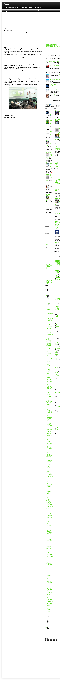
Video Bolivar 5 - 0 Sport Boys (48, 434)
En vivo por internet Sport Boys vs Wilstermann (49, 588)
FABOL (56, 352)
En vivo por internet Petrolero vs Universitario (49, 441)
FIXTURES (56, 356)
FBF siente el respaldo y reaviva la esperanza (49, 477)
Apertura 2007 (57, 256)
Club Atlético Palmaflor (48, 195)
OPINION (56, 159)
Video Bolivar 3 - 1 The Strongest (49, 503)
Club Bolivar (48, 140)
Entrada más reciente (7, 139)
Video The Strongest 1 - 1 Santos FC (49, 475)
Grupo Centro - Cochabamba (48, 268)
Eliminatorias (56, 346)
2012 (46, 622)
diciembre (48, 298)
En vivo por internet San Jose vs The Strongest (49, 374)
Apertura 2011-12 (57, 260)
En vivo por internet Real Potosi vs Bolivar (49, 583)
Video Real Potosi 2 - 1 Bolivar (49, 570)
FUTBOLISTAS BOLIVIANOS (57, 185)
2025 (46, 288)
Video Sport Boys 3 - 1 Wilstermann (49, 585)
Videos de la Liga (48, 244)
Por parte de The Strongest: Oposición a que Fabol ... (49, 467)
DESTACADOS (57, 342)
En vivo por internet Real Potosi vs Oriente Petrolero (49, 497)
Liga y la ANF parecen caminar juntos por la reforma (49, 353)
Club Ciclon (56, 305)
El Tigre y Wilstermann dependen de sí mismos (49, 573)
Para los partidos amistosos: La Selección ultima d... (49, 361)
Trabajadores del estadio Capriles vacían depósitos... (49, 486)
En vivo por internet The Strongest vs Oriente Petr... (49, 449)
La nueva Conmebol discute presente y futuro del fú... (49, 489)
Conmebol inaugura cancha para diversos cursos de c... (49, 457)
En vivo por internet (48, 216)
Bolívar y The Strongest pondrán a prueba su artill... (49, 536)
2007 (46, 628)
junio (47, 305)
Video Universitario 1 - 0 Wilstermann (49, 342)
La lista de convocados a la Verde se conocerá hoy (49, 429)
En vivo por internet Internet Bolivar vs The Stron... (49, 518)
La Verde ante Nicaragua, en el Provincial (49, 597)
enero (47, 616)
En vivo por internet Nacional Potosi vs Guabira (49, 379)
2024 (46, 289)
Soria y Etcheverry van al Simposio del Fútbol (49, 526)
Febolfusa (56, 354)
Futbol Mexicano (48, 220)
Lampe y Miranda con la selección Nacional (49, 371)
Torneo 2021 (56, 414)
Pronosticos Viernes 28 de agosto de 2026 (51, 44)
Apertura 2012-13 (57, 261)
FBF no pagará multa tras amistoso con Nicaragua (49, 412)
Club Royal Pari (48, 184)
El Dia (51, 634)
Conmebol (56, 333)
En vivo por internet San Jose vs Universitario (49, 581)
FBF (55, 353)
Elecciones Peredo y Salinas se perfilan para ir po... (49, 575)
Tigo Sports (56, 412)
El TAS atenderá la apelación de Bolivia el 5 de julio (49, 407)
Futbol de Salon (57, 359)
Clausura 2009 (57, 284)
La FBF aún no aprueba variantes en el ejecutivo (49, 394)
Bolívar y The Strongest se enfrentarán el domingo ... (48, 546)
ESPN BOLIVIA (57, 172)
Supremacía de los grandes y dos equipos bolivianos (49, 389)
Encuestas (56, 347)
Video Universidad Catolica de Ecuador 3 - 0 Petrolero (49, 319)
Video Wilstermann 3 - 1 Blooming (49, 505)
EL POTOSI (56, 163)
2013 (46, 621)
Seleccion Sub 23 (57, 403)
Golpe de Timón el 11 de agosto (49, 346)
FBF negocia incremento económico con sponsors (48, 423)
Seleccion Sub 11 (57, 397)
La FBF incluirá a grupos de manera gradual (49, 397)
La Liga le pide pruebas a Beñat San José (49, 554)
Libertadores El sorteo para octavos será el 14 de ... (49, 436)
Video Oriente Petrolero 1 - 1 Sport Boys (49, 338)
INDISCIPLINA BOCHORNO (57, 367)
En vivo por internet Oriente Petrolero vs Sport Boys (49, 369)
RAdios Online (48, 261)
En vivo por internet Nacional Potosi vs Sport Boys (49, 531)
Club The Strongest (49, 130)
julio (47, 304)
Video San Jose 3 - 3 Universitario (49, 566)
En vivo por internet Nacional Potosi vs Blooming (49, 452)
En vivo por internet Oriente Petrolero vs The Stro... (49, 552)
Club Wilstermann (48, 152)
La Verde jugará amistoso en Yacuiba (48, 606)
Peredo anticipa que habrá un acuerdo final (49, 351)
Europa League (57, 351)
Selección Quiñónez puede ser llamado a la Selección (49, 426)
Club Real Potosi (57, 316)
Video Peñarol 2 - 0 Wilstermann (49, 402)
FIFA (55, 355)
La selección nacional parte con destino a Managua (49, 321)
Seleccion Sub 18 (57, 400)
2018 (46, 296)
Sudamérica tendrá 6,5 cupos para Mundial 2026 (49, 557)
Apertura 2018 (57, 268)
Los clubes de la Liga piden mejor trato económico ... (49, 590)
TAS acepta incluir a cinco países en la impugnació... (49, 494)
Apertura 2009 (57, 258)
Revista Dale (47, 283)
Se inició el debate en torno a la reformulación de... (49, 455)
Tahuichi (56, 411)
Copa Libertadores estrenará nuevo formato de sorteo (49, 549)
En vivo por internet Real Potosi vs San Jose (49, 444)
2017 (46, 297)
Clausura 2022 (57, 295)
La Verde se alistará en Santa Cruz (49, 499)
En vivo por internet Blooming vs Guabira (49, 578)
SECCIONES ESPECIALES (57, 394)
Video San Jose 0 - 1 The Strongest (49, 340)
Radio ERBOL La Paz (49, 282)
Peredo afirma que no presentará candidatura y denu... (49, 329)
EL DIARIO (56, 164)
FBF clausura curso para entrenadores (49, 592)
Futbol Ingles (47, 218)
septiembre (48, 302)
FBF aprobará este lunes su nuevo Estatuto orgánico (49, 387)
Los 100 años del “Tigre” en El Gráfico (55, 94)
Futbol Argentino (48, 219)
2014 (46, 620)
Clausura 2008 (57, 283)
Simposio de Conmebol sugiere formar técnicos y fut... (49, 464)
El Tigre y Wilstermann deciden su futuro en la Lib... (49, 439)
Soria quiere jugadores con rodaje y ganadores (49, 348)
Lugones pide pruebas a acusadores (49, 479)
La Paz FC (56, 372)
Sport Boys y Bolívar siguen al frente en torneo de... (49, 491)
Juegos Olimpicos (57, 368)
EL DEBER (56, 165)
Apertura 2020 (57, 270)
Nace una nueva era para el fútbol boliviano (49, 332)
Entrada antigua (40, 139)
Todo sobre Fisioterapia (57, 146)
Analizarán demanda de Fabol (49, 528)
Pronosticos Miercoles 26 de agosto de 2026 (52, 45)
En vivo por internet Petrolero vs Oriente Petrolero (49, 410)
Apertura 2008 (57, 257)
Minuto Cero (47, 251)
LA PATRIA (56, 162)
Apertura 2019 (57, 269)
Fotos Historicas (57, 357)
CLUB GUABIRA (57, 308)
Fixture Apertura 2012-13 (49, 57)
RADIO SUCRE (48, 276)
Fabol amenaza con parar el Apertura (49, 543)
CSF (55, 341)
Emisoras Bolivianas (48, 260)
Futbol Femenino (57, 360)
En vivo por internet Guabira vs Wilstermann (49, 447)
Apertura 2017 (57, 267)
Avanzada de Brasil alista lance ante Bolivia (49, 541)
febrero (48, 615)
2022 (46, 291)
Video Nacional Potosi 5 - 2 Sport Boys (49, 513)
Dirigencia (56, 344)
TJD (55, 413)
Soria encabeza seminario (48, 611)
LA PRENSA (56, 161)
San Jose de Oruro (48, 174)
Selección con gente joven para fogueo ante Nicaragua (49, 418)
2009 (46, 626)
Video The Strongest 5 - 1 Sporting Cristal (49, 594)
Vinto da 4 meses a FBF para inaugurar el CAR (49, 562)
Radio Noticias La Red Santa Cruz (49, 281)
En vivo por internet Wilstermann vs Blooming (49, 521)
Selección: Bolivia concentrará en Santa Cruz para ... (49, 509)
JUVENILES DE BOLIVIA (57, 371)
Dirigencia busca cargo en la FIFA (49, 559)
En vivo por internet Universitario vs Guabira (49, 533)
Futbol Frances (48, 217)
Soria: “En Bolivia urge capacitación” (49, 507)
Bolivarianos (56, 276)
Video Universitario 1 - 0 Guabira (49, 511)
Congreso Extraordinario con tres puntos (49, 356)
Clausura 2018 (57, 293)
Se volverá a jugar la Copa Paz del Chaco (49, 404)
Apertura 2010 (57, 259)
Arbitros (56, 274)
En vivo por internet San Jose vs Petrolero (49, 523)
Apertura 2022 (57, 271)
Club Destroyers (57, 306)
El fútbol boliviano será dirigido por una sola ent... (49, 335)
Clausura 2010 (57, 285)
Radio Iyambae (48, 277)
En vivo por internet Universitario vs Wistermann (49, 377)
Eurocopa (56, 350)
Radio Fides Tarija (48, 255)
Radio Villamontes (48, 264)
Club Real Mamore (57, 315)
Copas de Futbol (48, 207)
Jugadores (56, 369)
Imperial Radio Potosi (49, 252)
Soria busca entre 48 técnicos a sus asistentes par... (49, 609)
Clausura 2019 (57, 294)
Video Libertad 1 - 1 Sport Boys (49, 481)
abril (47, 612)
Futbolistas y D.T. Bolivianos (48, 119)
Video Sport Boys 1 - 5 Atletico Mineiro (49, 602)
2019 (46, 295)
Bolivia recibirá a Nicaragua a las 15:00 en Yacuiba (49, 484)
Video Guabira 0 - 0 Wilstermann (49, 432)
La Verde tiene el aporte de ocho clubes (48, 420)
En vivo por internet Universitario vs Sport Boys (49, 309)
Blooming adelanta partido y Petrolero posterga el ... (49, 599)
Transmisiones (5, 11)
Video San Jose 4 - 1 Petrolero (49, 501)
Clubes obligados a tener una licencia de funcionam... (49, 326)
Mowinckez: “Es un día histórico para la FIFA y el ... (49, 324)
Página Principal (24, 139)
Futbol (6, 4)
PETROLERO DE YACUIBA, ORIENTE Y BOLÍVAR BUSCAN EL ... (49, 365)
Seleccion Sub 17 (57, 399)
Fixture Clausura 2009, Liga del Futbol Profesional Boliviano (55, 79)
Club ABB (56, 297)
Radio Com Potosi (48, 254)
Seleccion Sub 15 (57, 398)
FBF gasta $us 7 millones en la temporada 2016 (49, 400)
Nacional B (56, 211)
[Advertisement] (32, 20)
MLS (55, 378)
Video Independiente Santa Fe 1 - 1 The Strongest (49, 415)
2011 (46, 623)
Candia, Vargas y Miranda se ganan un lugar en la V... (49, 311)
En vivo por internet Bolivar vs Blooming (49, 381)
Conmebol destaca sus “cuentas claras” (49, 473)
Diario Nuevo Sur (47, 634)
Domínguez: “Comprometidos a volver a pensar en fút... (49, 461)
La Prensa (57, 632)
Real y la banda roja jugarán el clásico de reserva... (49, 471)
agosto (48, 303)
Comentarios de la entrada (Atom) (12, 141)
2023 (46, 290)
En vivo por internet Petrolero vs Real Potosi (49, 384)
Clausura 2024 (57, 296)
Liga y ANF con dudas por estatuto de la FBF (49, 359)
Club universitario (57, 328)
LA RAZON (56, 160)
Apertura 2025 (57, 273)
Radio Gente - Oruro (48, 253)
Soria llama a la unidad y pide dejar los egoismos (49, 314)
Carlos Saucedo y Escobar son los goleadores (49, 564)
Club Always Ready (49, 162)
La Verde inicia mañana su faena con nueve (49, 392)
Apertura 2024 (57, 272)
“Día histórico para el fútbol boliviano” (49, 344)
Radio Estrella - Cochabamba (48, 271)
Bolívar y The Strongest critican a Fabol (49, 515)
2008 (46, 627)
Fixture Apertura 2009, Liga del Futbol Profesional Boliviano (55, 89)
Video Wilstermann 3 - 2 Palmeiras (49, 604)
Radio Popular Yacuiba (49, 265)
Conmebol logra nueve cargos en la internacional (49, 539)
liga (55, 373)
